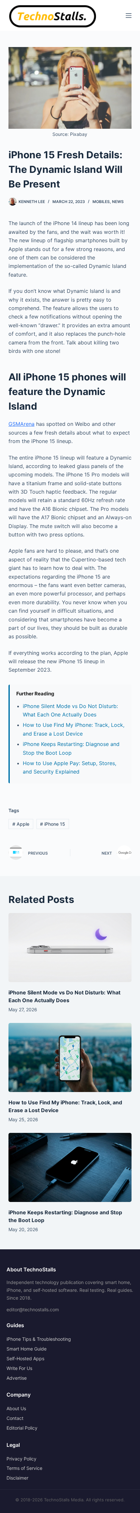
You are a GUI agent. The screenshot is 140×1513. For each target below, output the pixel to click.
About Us (16, 1408)
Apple (20, 824)
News (118, 201)
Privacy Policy (21, 1458)
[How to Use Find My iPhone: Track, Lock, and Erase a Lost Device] (70, 1057)
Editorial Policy (22, 1428)
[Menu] (129, 15)
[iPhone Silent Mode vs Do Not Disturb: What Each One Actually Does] (70, 947)
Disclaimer (17, 1478)
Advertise (17, 1378)
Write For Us (19, 1368)
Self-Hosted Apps (25, 1358)
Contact (15, 1418)
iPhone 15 (52, 824)
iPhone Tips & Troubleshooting (39, 1339)
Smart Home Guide (27, 1348)
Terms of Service (24, 1468)
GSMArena (21, 424)
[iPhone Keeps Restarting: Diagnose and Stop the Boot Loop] (70, 1167)
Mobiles (101, 201)
